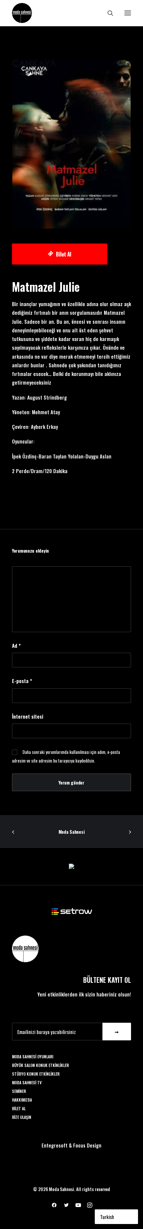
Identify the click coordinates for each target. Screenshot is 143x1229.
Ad (16, 645)
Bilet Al (63, 254)
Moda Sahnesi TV (27, 1082)
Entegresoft (55, 1145)
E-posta (22, 680)
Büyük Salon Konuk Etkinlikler (40, 1065)
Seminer (19, 1091)
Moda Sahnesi (72, 831)
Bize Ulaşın (21, 1117)
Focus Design (87, 1145)
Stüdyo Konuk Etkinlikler (36, 1074)
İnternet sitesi (27, 716)
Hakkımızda (22, 1100)
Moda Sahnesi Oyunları (32, 1056)
